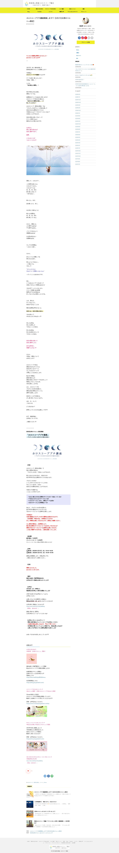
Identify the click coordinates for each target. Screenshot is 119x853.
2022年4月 (77, 140)
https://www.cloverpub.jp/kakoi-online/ (37, 703)
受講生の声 (61, 11)
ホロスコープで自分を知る (50, 9)
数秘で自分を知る (39, 9)
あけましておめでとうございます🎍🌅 (83, 75)
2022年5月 (77, 137)
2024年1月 (77, 113)
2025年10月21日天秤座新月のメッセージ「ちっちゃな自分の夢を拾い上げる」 (85, 84)
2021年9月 (77, 158)
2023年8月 (77, 118)
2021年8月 (77, 161)
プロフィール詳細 (86, 42)
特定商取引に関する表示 (66, 842)
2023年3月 (77, 121)
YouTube (40, 11)
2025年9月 (77, 105)
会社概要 (73, 842)
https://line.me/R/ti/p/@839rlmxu (36, 677)
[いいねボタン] (28, 771)
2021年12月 (78, 150)
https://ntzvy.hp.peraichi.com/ (35, 739)
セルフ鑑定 (61, 9)
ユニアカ (50, 11)
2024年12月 (78, 110)
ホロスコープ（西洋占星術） (33, 782)
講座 (83, 9)
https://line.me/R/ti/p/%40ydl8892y (35, 606)
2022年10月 (78, 123)
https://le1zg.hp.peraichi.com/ (35, 682)
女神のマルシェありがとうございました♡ (44, 811)
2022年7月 (77, 132)
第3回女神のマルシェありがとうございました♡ (41, 832)
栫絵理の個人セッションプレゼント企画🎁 (84, 64)
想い (77, 58)
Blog (28, 11)
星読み (77, 52)
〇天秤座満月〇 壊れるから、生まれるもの (45, 801)
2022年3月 (77, 142)
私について (78, 55)
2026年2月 (77, 94)
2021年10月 (78, 156)
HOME (28, 9)
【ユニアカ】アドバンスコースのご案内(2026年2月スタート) (85, 69)
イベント (42, 782)
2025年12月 (78, 99)
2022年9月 (77, 126)
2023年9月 (77, 115)
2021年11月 (77, 153)
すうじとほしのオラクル (73, 11)
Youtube (71, 841)
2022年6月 (77, 134)
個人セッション (72, 9)
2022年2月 (77, 145)
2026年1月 (77, 97)
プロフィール (83, 11)
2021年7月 (77, 164)
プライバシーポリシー (56, 842)
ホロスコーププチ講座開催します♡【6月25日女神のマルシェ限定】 (51, 792)
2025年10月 (78, 102)
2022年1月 (77, 148)
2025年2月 (77, 107)
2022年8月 (77, 129)
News (45, 782)
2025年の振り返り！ (79, 79)
